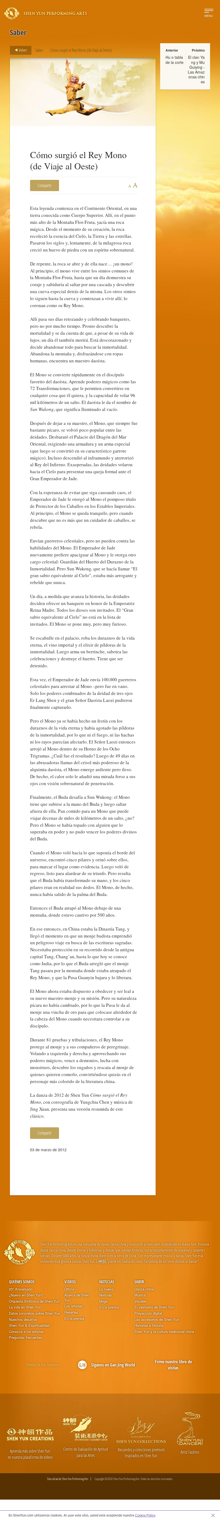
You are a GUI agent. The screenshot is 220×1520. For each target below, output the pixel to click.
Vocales (140, 1301)
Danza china (144, 1289)
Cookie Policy (145, 1515)
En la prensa (74, 1318)
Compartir (45, 185)
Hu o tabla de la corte (175, 59)
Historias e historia (148, 1325)
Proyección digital (148, 1313)
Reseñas (71, 1312)
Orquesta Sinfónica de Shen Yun (34, 1301)
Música (140, 1295)
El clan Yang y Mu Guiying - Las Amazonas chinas (196, 69)
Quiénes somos (21, 1281)
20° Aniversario (20, 1289)
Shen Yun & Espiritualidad (29, 1325)
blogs (103, 1301)
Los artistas (73, 1306)
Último (69, 1289)
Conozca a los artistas (26, 1331)
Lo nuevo (106, 1289)
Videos (70, 1281)
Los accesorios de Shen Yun (156, 1319)
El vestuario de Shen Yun (154, 1307)
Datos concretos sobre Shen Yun (34, 1313)
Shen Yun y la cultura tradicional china (164, 1331)
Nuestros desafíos (23, 1319)
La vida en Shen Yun (25, 1307)
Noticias (106, 1281)
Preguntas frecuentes (25, 1337)
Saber (39, 50)
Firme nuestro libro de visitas (173, 1365)
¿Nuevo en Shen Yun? (26, 1295)
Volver (22, 50)
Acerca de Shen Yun (76, 1298)
